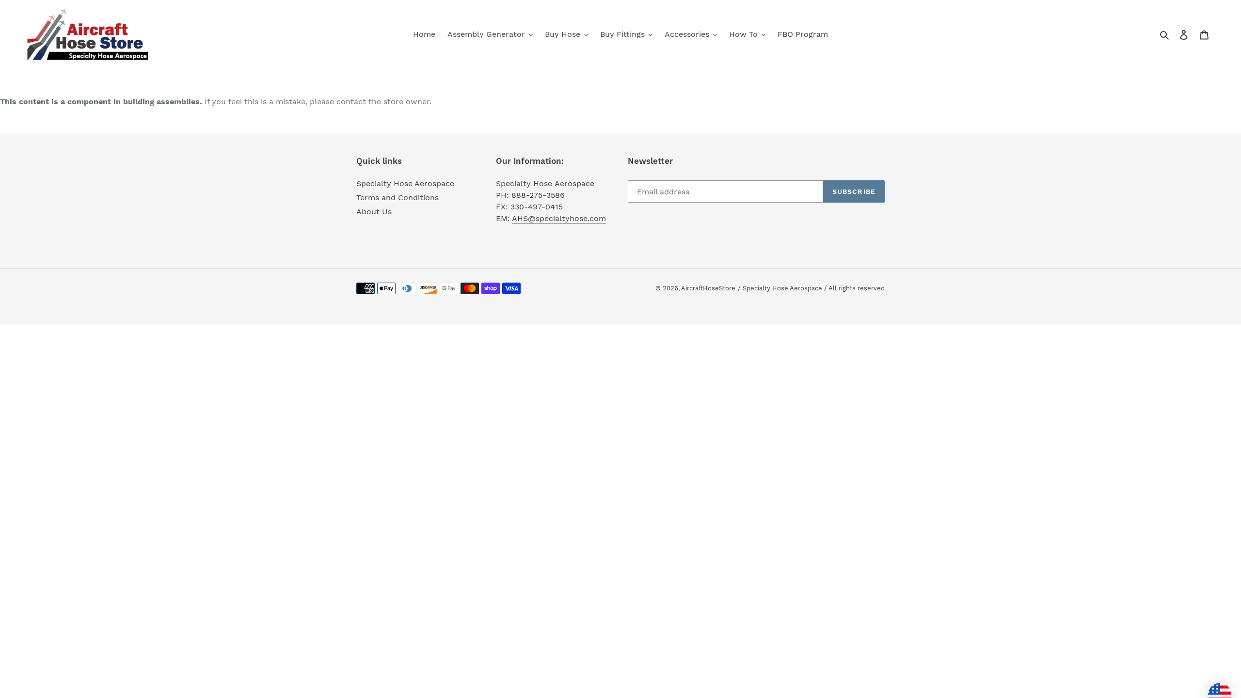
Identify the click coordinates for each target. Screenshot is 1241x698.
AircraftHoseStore (708, 288)
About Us (374, 211)
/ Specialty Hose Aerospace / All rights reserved (811, 288)
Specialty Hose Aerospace (405, 183)
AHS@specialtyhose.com (559, 218)
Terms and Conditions (397, 197)
